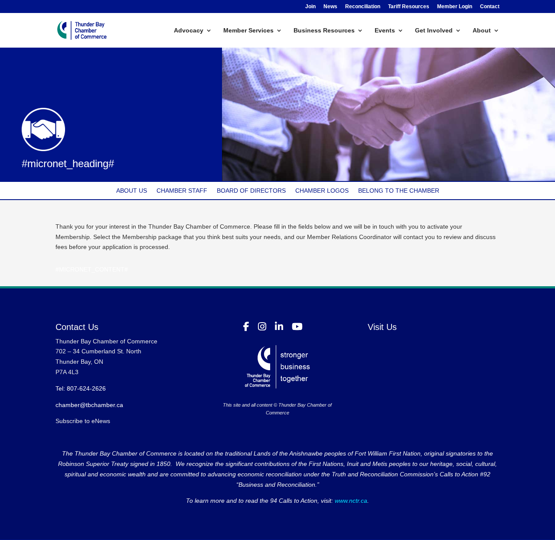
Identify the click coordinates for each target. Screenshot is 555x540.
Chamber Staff (182, 191)
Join (310, 7)
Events (385, 30)
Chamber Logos (322, 191)
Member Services (248, 30)
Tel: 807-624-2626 (81, 388)
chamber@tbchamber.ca (89, 404)
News (330, 7)
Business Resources (324, 30)
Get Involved (434, 30)
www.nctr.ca (350, 500)
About (482, 30)
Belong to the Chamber (398, 191)
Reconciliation (362, 7)
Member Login (454, 7)
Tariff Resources (408, 7)
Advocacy (188, 30)
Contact (490, 7)
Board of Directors (251, 191)
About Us (131, 191)
